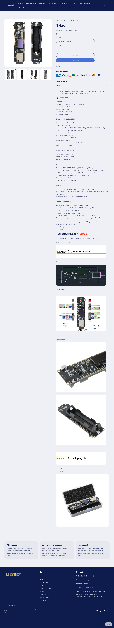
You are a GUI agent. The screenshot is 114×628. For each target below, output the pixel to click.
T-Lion (58, 242)
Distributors (43, 600)
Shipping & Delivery (46, 576)
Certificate (43, 594)
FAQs (41, 585)
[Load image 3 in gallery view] (33, 74)
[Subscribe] (34, 611)
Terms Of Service (45, 597)
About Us (43, 591)
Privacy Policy (44, 582)
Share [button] (59, 66)
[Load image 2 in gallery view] (22, 74)
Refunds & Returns (45, 588)
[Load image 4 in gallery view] (45, 74)
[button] (20, 3)
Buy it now (75, 60)
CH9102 (58, 37)
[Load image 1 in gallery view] (10, 74)
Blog (41, 579)
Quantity (58, 45)
